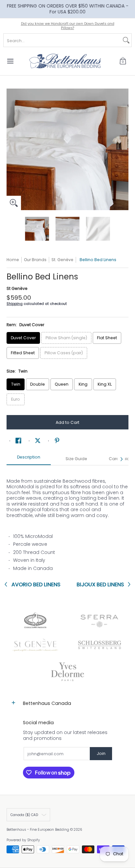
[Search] (126, 40)
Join (101, 753)
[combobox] (62, 40)
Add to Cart (67, 422)
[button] (122, 61)
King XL (105, 384)
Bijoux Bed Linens (100, 585)
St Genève (17, 288)
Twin (15, 384)
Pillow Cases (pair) (64, 353)
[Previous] (11, 149)
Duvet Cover (23, 338)
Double (37, 384)
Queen (61, 384)
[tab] (29, 459)
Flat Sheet (107, 338)
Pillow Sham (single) (66, 338)
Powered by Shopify (23, 840)
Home (13, 259)
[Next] (124, 149)
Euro (15, 399)
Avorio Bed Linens (35, 585)
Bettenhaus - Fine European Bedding (38, 829)
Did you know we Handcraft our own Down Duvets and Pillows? (67, 25)
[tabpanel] (67, 521)
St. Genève (62, 259)
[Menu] (10, 61)
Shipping (15, 303)
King (83, 384)
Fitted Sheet (23, 353)
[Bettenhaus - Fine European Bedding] (65, 61)
